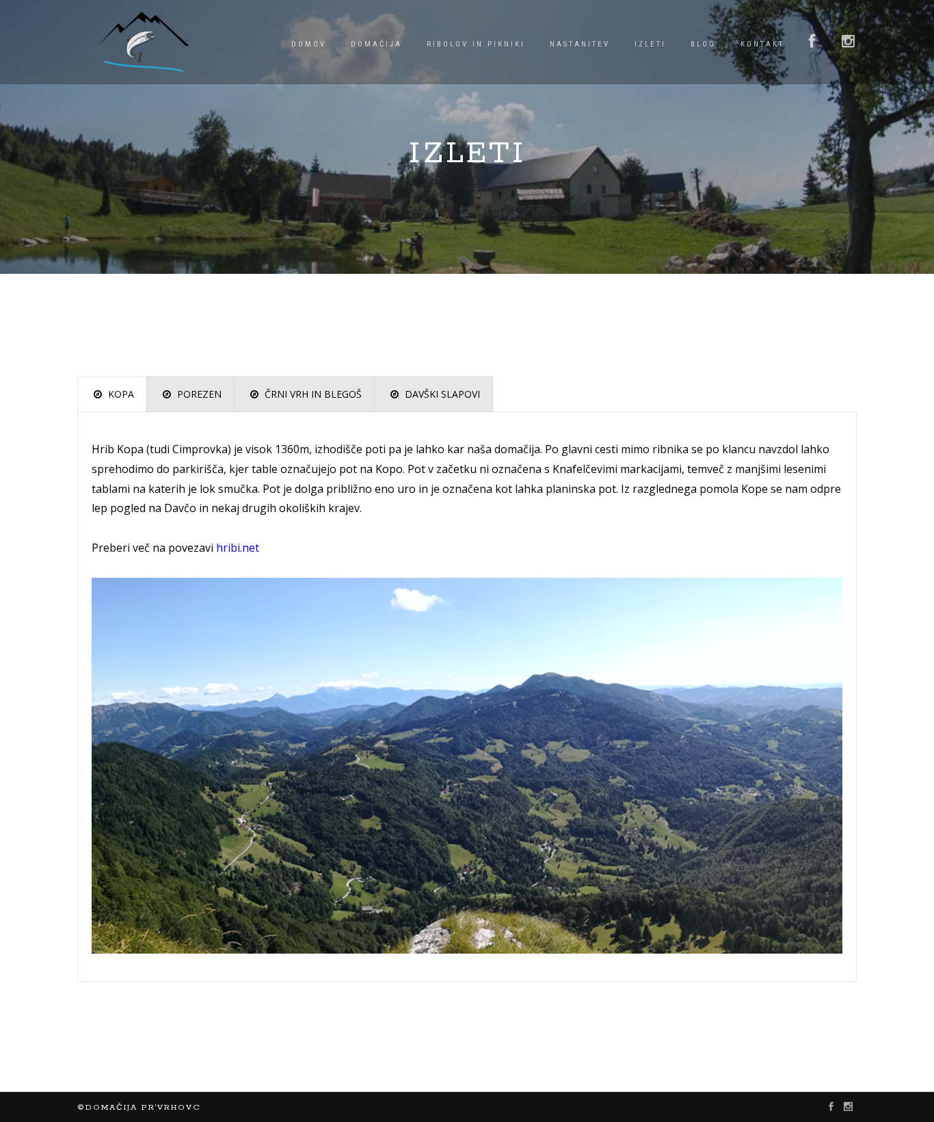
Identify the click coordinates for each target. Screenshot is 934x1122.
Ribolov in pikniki (476, 44)
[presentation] (112, 394)
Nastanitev (580, 44)
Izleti (650, 44)
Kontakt (762, 44)
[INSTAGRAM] (849, 42)
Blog (703, 44)
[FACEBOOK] (813, 42)
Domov (308, 44)
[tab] (112, 394)
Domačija (376, 44)
